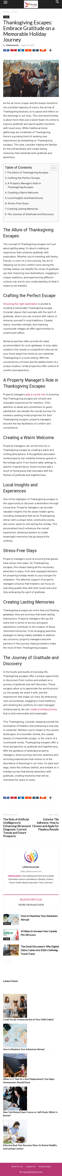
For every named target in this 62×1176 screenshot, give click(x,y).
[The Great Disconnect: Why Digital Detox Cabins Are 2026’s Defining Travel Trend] (11, 950)
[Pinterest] (13, 52)
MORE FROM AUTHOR (31, 904)
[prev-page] (5, 962)
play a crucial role (35, 394)
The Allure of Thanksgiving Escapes (27, 172)
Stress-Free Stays (18, 203)
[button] (5, 4)
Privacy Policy (44, 1166)
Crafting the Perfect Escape (23, 177)
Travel (14, 12)
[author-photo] (31, 863)
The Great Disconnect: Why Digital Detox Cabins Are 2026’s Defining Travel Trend (40, 950)
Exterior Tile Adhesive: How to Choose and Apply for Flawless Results (45, 824)
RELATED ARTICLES (31, 899)
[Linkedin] (21, 52)
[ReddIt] (28, 52)
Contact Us (30, 1166)
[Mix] (43, 52)
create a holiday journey (43, 709)
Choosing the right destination (20, 303)
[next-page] (10, 962)
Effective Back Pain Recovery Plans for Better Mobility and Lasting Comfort (30, 1147)
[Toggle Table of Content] (51, 168)
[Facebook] (6, 52)
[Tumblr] (35, 52)
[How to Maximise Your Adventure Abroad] (11, 919)
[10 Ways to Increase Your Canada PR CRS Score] (11, 934)
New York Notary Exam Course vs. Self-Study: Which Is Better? (30, 1114)
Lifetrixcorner (12, 45)
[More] (50, 52)
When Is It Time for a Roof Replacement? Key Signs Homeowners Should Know (29, 1081)
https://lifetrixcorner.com (31, 871)
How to (7, 923)
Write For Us (17, 1166)
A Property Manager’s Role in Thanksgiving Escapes (24, 185)
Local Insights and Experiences (25, 197)
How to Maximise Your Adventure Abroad (23, 1049)
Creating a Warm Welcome (23, 192)
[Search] (57, 4)
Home (6, 12)
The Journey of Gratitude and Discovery (30, 214)
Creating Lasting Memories (22, 208)
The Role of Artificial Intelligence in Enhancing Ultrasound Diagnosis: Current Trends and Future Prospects (17, 828)
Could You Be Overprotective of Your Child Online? (28, 1019)
